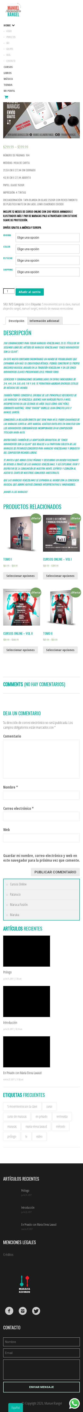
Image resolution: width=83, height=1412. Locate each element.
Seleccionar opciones (20, 576)
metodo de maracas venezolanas (56, 308)
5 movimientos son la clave (56, 304)
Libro (28, 304)
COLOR (6, 246)
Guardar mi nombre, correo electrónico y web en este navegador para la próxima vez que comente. (41, 858)
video (39, 1136)
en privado (41, 1116)
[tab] (16, 321)
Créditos (8, 1254)
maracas (11, 1126)
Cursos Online (18, 884)
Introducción (10, 1022)
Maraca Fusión (19, 904)
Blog (8, 55)
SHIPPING (8, 269)
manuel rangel (29, 308)
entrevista (62, 1116)
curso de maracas (16, 1116)
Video (8, 31)
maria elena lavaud (36, 1126)
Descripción (16, 321)
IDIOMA (7, 235)
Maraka (14, 915)
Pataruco (15, 894)
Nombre (10, 787)
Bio (7, 43)
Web (6, 829)
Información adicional (44, 321)
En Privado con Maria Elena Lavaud (22, 1073)
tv (26, 1136)
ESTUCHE (7, 258)
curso (49, 1106)
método (60, 1126)
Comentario (12, 736)
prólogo (11, 1136)
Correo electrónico (18, 808)
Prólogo (7, 972)
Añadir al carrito (30, 292)
